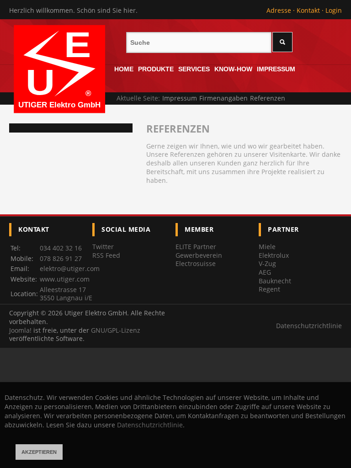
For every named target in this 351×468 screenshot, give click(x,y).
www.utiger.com (65, 279)
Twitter (103, 246)
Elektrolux (274, 255)
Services (194, 69)
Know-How (233, 69)
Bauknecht (275, 281)
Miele (267, 246)
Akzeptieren (39, 452)
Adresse (278, 10)
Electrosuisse (196, 263)
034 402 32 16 (61, 248)
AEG (265, 272)
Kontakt (308, 10)
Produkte (156, 69)
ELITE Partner (196, 246)
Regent (269, 289)
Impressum (276, 69)
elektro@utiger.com (70, 268)
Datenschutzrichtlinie (309, 325)
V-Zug (267, 263)
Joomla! (20, 330)
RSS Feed (106, 255)
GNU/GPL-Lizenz (115, 330)
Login (333, 10)
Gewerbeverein (199, 255)
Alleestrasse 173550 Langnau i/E (66, 294)
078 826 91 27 (61, 258)
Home (123, 69)
